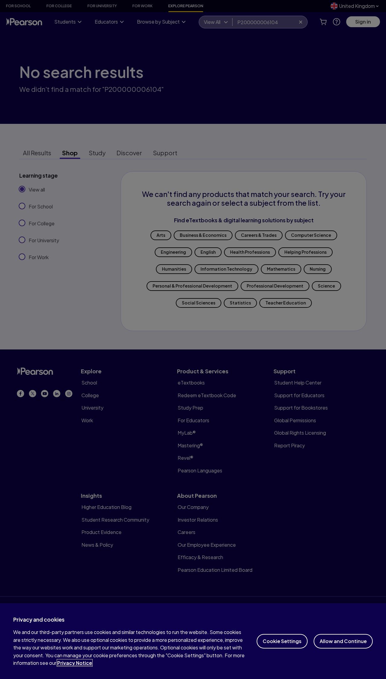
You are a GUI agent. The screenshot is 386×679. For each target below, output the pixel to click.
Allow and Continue (343, 641)
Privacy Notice (74, 663)
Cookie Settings (282, 641)
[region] (193, 641)
